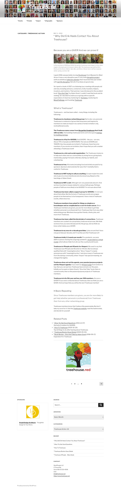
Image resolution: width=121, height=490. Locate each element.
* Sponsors (59, 21)
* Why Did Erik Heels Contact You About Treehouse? (69, 440)
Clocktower (82, 75)
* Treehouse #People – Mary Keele (64, 455)
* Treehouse (42, 7)
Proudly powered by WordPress (26, 485)
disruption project (93, 77)
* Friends (29, 21)
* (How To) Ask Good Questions (64, 323)
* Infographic (48, 21)
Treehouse (78, 100)
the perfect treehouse (86, 130)
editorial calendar (73, 80)
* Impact (38, 21)
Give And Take (63, 93)
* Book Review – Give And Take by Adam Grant (70, 334)
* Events (20, 21)
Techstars (84, 98)
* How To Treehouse (60, 327)
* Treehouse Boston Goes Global (65, 332)
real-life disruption (63, 82)
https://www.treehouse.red (62, 476)
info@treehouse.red (59, 474)
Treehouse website (80, 308)
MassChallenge (59, 100)
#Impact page (87, 265)
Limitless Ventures (25, 422)
